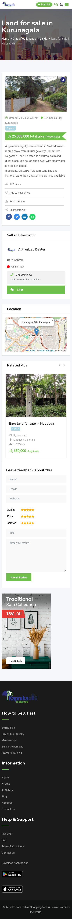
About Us (7, 802)
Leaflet (31, 350)
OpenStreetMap (46, 350)
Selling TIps (8, 727)
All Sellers (7, 790)
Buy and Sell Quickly (13, 734)
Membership (9, 740)
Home (5, 777)
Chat (19, 289)
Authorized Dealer (31, 249)
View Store (17, 260)
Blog (4, 796)
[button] (36, 331)
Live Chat (7, 833)
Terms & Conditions (13, 846)
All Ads (6, 784)
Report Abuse (17, 201)
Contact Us (8, 809)
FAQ (4, 840)
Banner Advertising (12, 746)
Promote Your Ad (12, 753)
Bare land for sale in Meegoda (31, 423)
